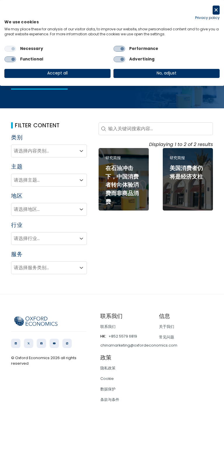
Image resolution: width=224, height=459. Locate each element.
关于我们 (166, 326)
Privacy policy (207, 17)
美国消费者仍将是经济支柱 (186, 172)
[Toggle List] (81, 151)
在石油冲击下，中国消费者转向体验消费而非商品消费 (122, 185)
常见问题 (166, 337)
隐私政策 (108, 368)
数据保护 (108, 389)
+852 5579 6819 (122, 336)
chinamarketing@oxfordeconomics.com (138, 345)
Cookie (107, 378)
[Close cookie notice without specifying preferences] (216, 10)
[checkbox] (10, 49)
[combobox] (43, 151)
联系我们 (108, 326)
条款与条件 (109, 399)
